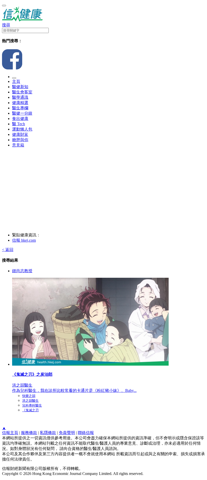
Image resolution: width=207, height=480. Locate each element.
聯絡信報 (86, 433)
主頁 (16, 81)
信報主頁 (10, 433)
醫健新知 (20, 87)
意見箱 (18, 145)
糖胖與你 (20, 140)
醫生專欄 (20, 108)
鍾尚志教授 (22, 271)
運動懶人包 (22, 129)
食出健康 (20, 118)
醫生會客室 (22, 92)
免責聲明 (67, 433)
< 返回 (7, 249)
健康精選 (20, 102)
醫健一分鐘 (22, 113)
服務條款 (29, 433)
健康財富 (20, 134)
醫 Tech (18, 124)
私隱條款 (48, 433)
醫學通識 (20, 97)
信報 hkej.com (24, 240)
